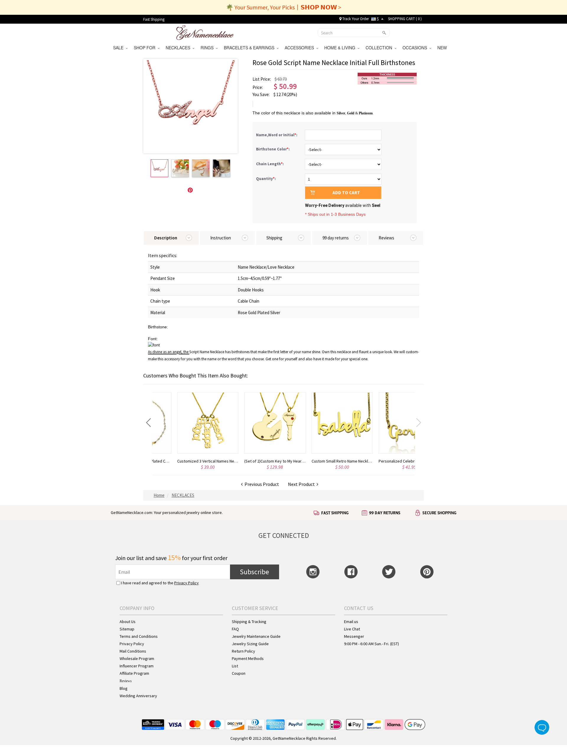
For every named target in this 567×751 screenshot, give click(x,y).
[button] (148, 422)
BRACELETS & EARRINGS (250, 48)
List (235, 666)
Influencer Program (137, 666)
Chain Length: (270, 163)
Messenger (354, 636)
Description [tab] (165, 238)
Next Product (302, 484)
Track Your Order (355, 18)
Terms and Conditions (139, 636)
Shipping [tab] (274, 238)
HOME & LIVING (341, 48)
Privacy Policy (186, 582)
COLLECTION (380, 48)
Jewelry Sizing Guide (250, 643)
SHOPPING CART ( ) (405, 18)
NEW (442, 48)
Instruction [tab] (220, 238)
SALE (119, 48)
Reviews (126, 681)
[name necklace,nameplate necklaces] (204, 32)
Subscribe (254, 571)
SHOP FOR (146, 48)
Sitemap (127, 629)
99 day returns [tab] (335, 238)
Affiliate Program (134, 673)
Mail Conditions (133, 651)
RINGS (208, 48)
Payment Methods (248, 658)
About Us (128, 621)
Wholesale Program (137, 658)
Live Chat (352, 629)
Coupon (238, 673)
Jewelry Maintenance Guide (256, 636)
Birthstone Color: (273, 149)
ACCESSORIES (300, 48)
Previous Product (261, 484)
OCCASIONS (416, 48)
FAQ (235, 629)
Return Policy (243, 651)
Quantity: (266, 178)
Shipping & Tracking (249, 621)
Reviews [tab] (386, 238)
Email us (351, 621)
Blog (124, 688)
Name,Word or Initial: (277, 134)
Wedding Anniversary (138, 695)
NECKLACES (179, 48)
